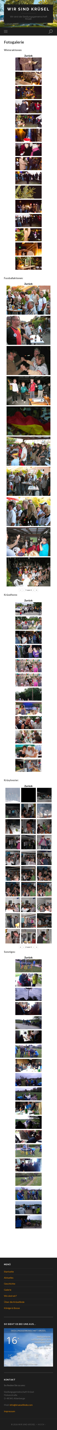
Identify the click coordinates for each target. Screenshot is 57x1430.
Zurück (28, 56)
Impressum (9, 1411)
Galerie (7, 1289)
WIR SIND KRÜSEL (28, 9)
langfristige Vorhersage (28, 1364)
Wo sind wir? (10, 1295)
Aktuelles (8, 1277)
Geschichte (9, 1283)
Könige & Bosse (12, 1308)
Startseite (9, 1271)
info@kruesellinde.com (21, 1404)
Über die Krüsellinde (14, 1301)
